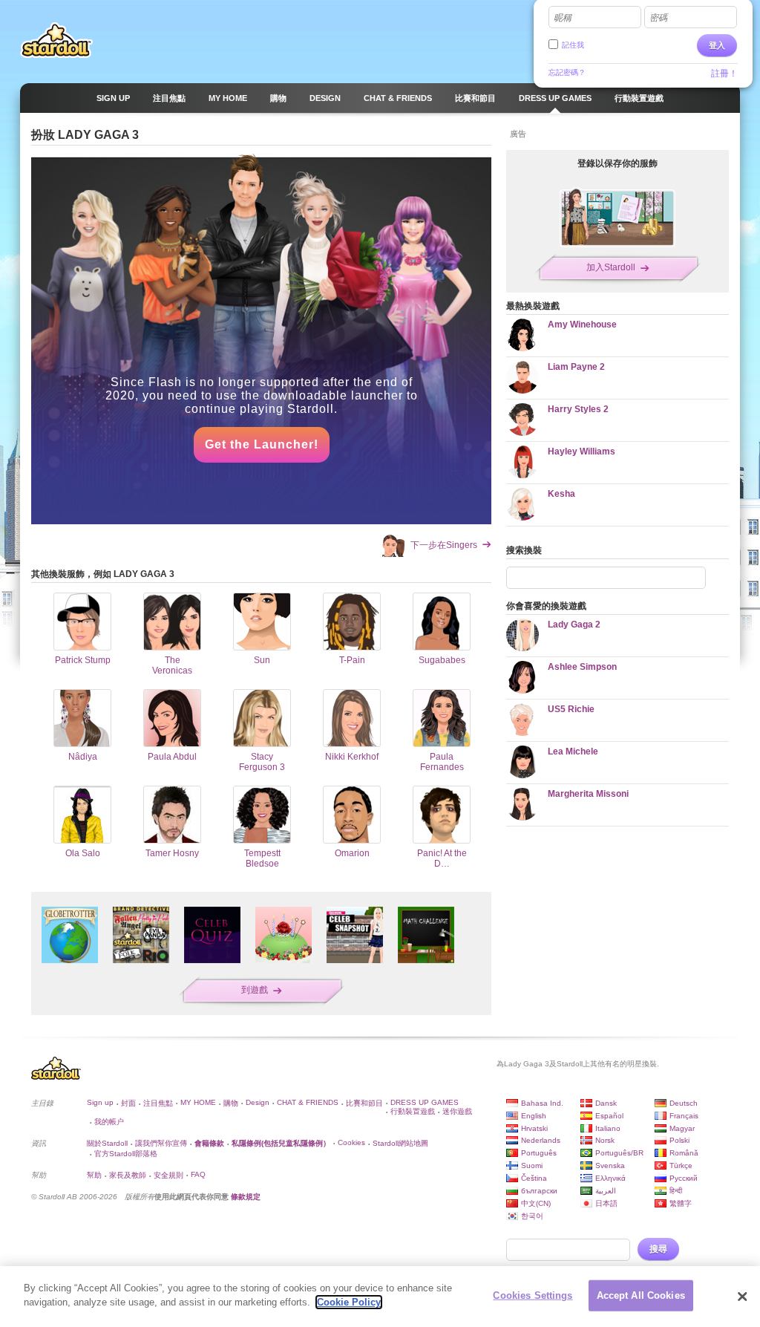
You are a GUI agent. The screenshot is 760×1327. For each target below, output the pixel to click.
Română (683, 1153)
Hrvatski (534, 1128)
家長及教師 (127, 1175)
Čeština (534, 1178)
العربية (605, 1191)
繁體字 (680, 1203)
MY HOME (198, 1102)
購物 (230, 1103)
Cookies (351, 1142)
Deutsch (683, 1103)
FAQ (198, 1174)
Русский (683, 1178)
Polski (679, 1140)
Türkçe (680, 1165)
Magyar (682, 1128)
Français (683, 1116)
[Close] (742, 1296)
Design (257, 1102)
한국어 (532, 1216)
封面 (128, 1103)
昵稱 (562, 18)
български (539, 1191)
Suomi (532, 1165)
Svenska (610, 1165)
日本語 (606, 1203)
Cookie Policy (349, 1302)
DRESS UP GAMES (424, 1102)
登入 (717, 45)
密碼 (658, 18)
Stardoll (56, 40)
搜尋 (658, 1249)
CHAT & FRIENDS (307, 1102)
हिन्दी (675, 1191)
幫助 (94, 1175)
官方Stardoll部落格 (125, 1154)
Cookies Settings (532, 1295)
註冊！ (724, 73)
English (533, 1116)
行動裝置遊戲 (412, 1111)
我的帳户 (109, 1122)
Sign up (100, 1102)
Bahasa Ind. (542, 1103)
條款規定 (246, 1197)
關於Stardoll (107, 1143)
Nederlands (540, 1140)
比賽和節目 (364, 1103)
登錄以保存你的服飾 (617, 163)
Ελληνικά (610, 1178)
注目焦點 (158, 1103)
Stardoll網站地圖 (400, 1143)
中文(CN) (536, 1203)
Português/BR (619, 1153)
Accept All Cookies (641, 1295)
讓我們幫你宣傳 (161, 1143)
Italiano (607, 1128)
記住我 (573, 45)
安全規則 (168, 1175)
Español (609, 1116)
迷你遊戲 (457, 1111)
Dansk (606, 1103)
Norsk (605, 1140)
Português (539, 1153)
